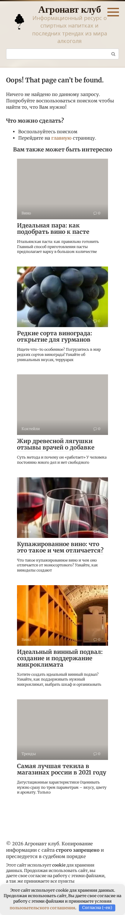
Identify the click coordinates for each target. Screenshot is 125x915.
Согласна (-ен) (97, 907)
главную (61, 138)
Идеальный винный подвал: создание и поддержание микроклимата (60, 658)
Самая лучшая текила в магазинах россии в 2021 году (61, 769)
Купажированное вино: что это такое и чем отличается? (60, 547)
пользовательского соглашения (42, 907)
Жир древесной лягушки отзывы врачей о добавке (55, 444)
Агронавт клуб (69, 9)
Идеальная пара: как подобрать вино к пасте (53, 228)
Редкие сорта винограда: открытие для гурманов (54, 336)
